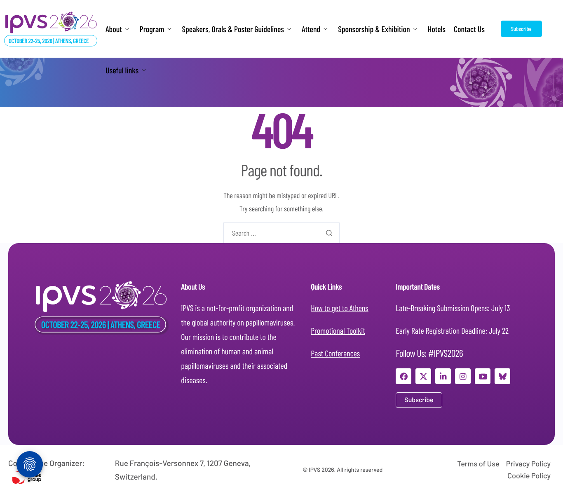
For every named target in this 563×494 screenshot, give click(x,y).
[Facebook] (403, 376)
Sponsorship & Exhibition (374, 29)
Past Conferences (335, 353)
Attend (311, 29)
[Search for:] (281, 232)
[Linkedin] (443, 376)
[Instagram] (463, 376)
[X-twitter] (423, 376)
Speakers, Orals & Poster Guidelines (233, 29)
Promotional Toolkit (338, 330)
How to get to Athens (339, 308)
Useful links (122, 70)
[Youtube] (482, 376)
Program (152, 29)
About (114, 29)
